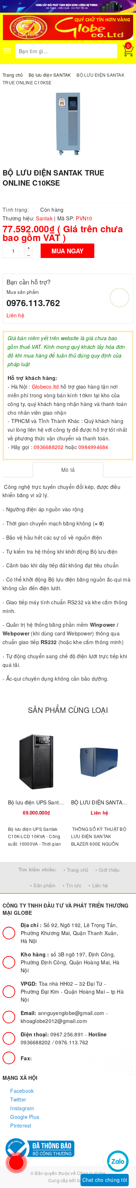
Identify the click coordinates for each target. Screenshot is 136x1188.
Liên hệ (15, 315)
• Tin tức (72, 885)
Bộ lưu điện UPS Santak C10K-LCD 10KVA (57, 802)
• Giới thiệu (107, 869)
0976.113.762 (33, 302)
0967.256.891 (53, 1034)
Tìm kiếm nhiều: (37, 869)
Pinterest (20, 1125)
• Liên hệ (98, 885)
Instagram (21, 1108)
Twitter (17, 1099)
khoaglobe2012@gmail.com (54, 1020)
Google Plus (24, 1116)
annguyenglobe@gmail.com (63, 1012)
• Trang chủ (75, 869)
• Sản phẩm (43, 885)
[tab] (68, 469)
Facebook (21, 1090)
